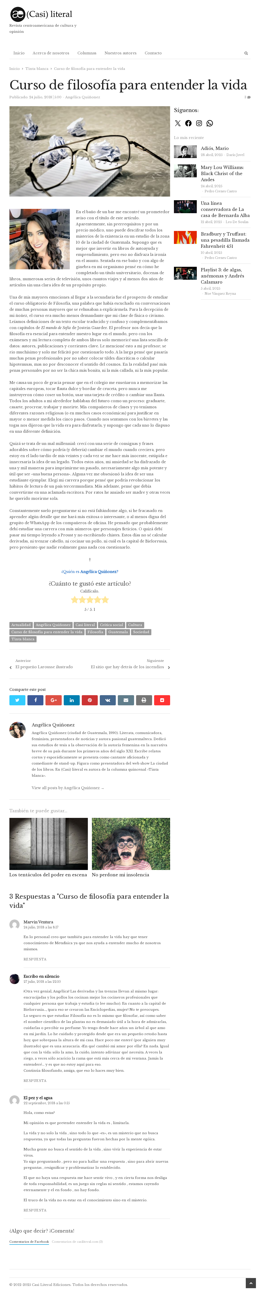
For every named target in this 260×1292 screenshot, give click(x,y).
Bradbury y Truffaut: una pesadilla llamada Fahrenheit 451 (225, 240)
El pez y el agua (38, 1098)
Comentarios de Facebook (29, 1241)
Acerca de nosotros (51, 53)
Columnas (86, 53)
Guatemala (118, 632)
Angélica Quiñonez (53, 625)
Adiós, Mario (215, 148)
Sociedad (141, 632)
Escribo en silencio (41, 976)
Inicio (19, 53)
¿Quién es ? (89, 571)
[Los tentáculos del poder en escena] (48, 821)
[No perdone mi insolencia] (131, 821)
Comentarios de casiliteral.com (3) (77, 1241)
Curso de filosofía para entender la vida (47, 632)
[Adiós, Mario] (185, 148)
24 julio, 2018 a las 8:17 (41, 927)
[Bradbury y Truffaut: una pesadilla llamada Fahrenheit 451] (185, 234)
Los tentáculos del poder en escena (48, 874)
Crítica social (111, 625)
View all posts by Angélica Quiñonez (68, 788)
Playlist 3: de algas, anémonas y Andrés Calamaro (222, 276)
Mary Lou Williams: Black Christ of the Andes (222, 173)
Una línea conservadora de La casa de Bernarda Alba (225, 209)
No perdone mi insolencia (120, 874)
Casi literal (85, 625)
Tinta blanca (23, 639)
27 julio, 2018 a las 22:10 (42, 982)
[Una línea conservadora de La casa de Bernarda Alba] (185, 203)
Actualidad (21, 625)
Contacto (153, 53)
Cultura (135, 625)
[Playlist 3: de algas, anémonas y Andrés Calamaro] (185, 270)
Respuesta (35, 959)
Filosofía (95, 632)
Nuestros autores (121, 53)
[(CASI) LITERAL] (48, 14)
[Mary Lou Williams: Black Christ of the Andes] (185, 167)
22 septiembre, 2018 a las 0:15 (47, 1103)
